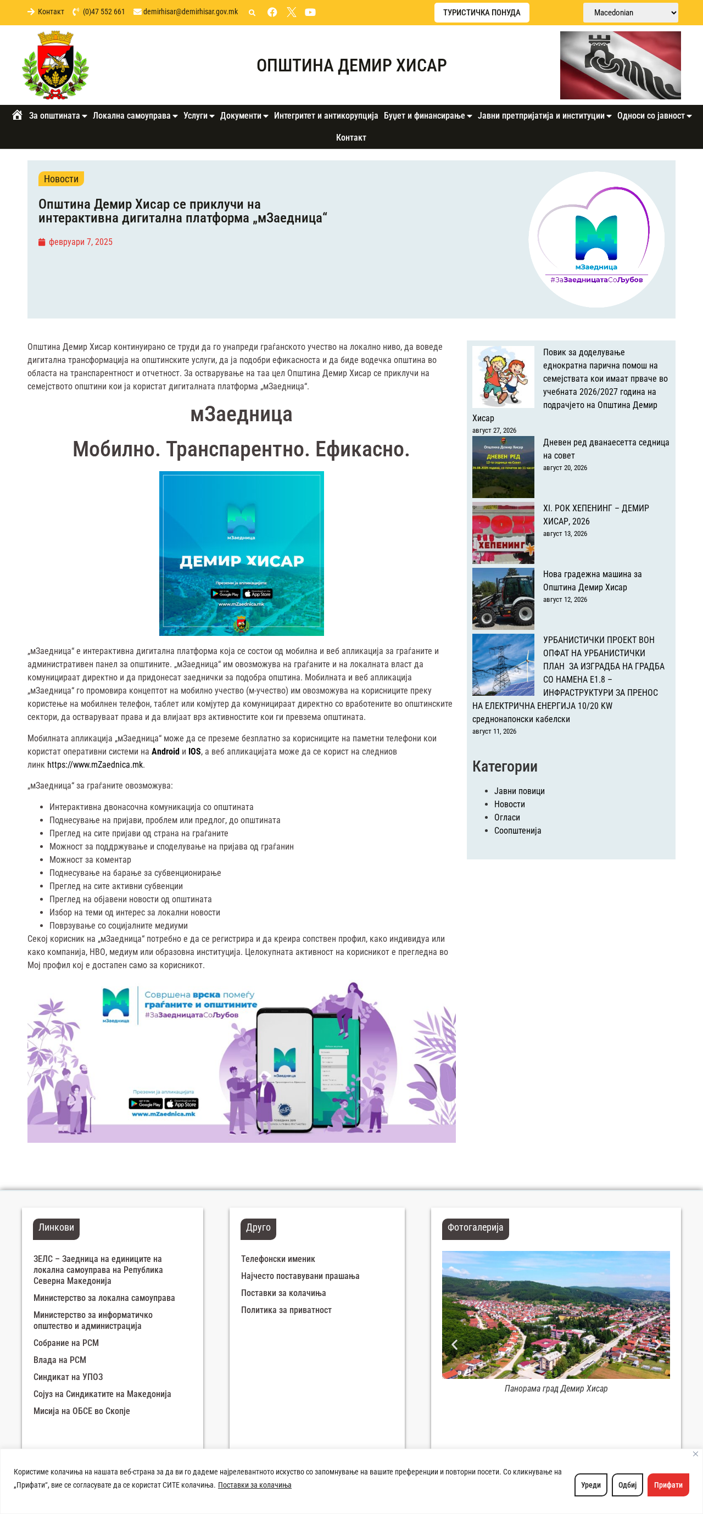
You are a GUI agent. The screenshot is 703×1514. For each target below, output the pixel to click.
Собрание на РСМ (66, 1343)
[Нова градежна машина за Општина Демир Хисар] (503, 601)
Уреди (591, 1485)
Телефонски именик (278, 1259)
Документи (240, 115)
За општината (54, 115)
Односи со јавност (651, 115)
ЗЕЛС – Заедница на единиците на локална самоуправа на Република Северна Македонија (98, 1270)
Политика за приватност (286, 1310)
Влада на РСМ (60, 1360)
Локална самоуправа (132, 115)
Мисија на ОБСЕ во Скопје (82, 1411)
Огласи (507, 817)
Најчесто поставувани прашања (300, 1276)
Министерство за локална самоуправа (104, 1298)
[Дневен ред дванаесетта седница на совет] (503, 469)
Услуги (195, 115)
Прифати (668, 1485)
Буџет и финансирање (424, 115)
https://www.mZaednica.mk (95, 764)
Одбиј (627, 1485)
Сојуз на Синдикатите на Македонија (102, 1394)
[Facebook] (272, 12)
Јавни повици (519, 791)
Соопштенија (518, 830)
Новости (61, 179)
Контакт (351, 137)
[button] (252, 13)
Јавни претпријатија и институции (541, 115)
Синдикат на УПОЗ (68, 1377)
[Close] (695, 1453)
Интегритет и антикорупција (326, 115)
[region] (351, 1481)
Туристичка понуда (482, 13)
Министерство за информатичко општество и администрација (93, 1320)
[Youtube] (310, 12)
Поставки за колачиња (255, 1485)
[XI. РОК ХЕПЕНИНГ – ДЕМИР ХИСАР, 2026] (503, 535)
